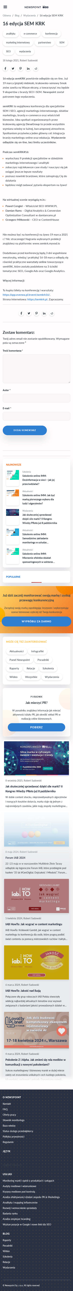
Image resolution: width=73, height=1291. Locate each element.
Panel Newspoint (20, 659)
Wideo (13, 676)
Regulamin (8, 1142)
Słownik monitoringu (13, 1120)
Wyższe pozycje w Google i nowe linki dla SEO (27, 1224)
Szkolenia (48, 668)
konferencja (51, 33)
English (7, 1165)
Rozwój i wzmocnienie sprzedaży (20, 1208)
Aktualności (17, 651)
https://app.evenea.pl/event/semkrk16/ (26, 294)
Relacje (31, 668)
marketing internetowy (18, 42)
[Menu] (5, 7)
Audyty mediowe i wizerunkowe (19, 1186)
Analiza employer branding (16, 1219)
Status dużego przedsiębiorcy (18, 1131)
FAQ (5, 1109)
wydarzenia (25, 51)
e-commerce (30, 33)
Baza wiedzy (9, 1125)
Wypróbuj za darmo (36, 621)
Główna (7, 15)
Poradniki (43, 659)
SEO (8, 51)
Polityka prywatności (13, 1136)
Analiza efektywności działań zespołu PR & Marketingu (31, 1197)
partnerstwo (44, 42)
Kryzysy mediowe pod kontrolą (19, 1191)
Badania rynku (10, 1213)
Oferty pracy (9, 1114)
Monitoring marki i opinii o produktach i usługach (28, 1180)
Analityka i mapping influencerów (20, 1202)
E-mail (6, 408)
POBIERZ (36, 727)
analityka (10, 33)
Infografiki (37, 651)
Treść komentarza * (13, 350)
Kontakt (7, 1103)
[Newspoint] (36, 6)
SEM (61, 42)
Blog (17, 15)
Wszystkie (31, 676)
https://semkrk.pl (37, 299)
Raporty (14, 668)
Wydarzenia (29, 15)
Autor (6, 390)
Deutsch (17, 1165)
